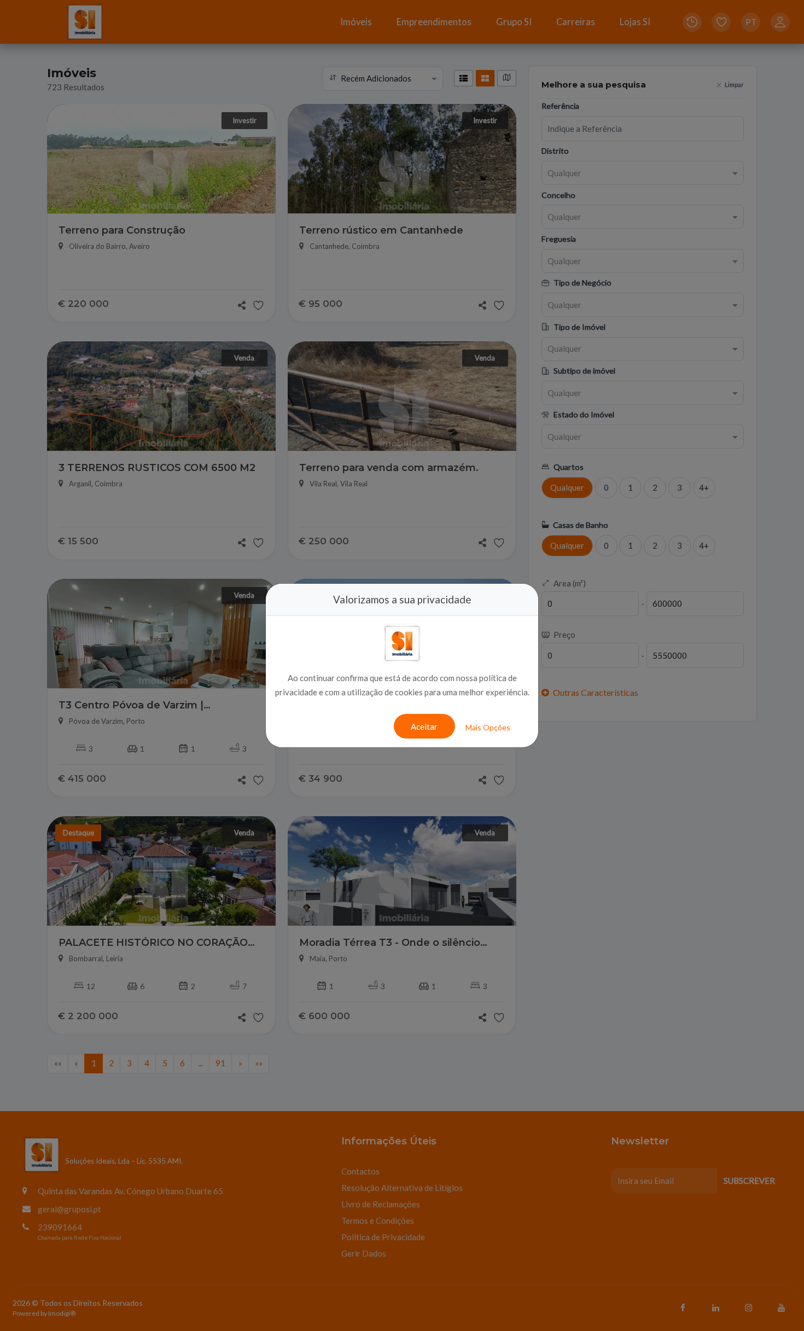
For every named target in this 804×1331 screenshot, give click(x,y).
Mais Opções (487, 727)
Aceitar (424, 726)
